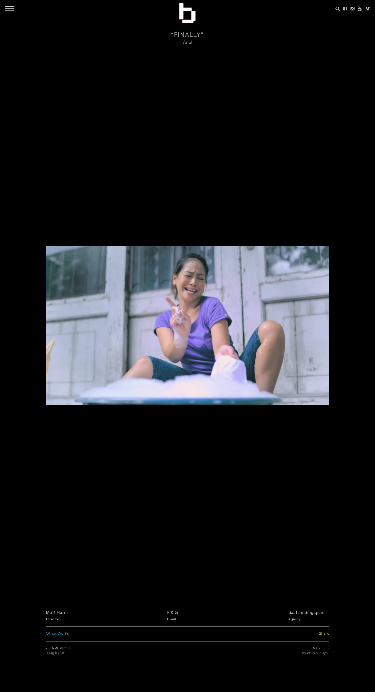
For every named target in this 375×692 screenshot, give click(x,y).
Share (324, 633)
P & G (172, 613)
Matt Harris (57, 613)
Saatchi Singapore (306, 613)
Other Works (57, 633)
